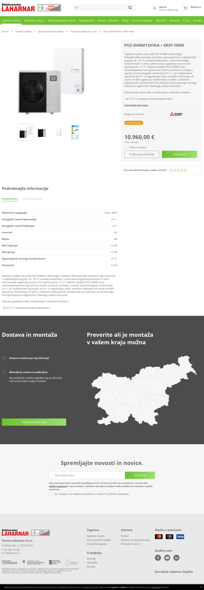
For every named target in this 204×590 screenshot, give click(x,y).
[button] (192, 8)
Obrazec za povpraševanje (135, 539)
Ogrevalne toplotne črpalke (51, 31)
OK (201, 587)
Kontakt (197, 20)
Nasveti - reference (108, 20)
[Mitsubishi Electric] (176, 114)
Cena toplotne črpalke (99, 539)
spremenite (156, 587)
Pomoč (125, 535)
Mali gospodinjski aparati (62, 20)
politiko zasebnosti (58, 486)
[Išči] (130, 7)
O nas (186, 20)
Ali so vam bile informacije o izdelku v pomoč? (145, 170)
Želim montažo (137, 147)
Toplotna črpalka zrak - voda (83, 31)
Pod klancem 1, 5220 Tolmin (17, 545)
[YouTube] (167, 558)
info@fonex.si (11, 553)
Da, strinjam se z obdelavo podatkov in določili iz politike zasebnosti (91, 493)
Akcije (125, 20)
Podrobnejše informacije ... (136, 105)
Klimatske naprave (34, 20)
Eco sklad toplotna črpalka (174, 572)
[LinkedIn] (176, 558)
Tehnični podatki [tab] (33, 198)
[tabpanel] (59, 260)
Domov (5, 31)
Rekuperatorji (86, 20)
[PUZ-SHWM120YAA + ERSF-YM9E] (51, 82)
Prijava (162, 9)
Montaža (160, 20)
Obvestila (174, 20)
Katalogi (91, 558)
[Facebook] (158, 558)
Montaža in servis (130, 543)
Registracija (172, 9)
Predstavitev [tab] (9, 198)
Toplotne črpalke (11, 20)
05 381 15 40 (11, 549)
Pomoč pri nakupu (142, 20)
